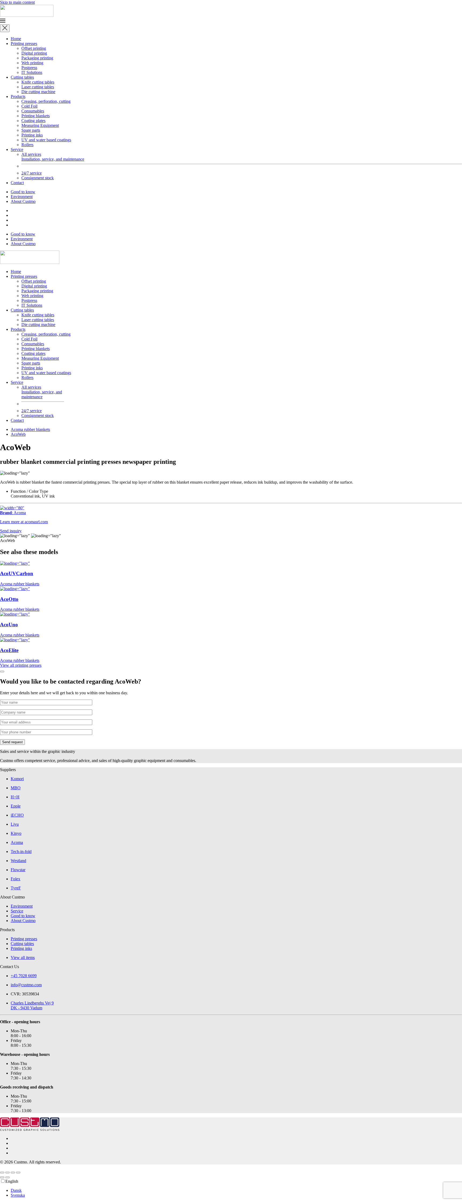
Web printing (32, 62)
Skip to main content (17, 2)
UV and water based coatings (46, 140)
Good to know (23, 191)
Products (18, 96)
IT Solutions (31, 72)
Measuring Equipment (40, 125)
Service (17, 149)
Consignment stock (37, 178)
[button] (231, 21)
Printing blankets (35, 115)
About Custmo (23, 201)
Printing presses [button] (24, 276)
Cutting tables (22, 77)
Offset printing (33, 48)
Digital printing (34, 53)
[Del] (13, 1172)
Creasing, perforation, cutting (46, 101)
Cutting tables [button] (22, 310)
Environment (22, 196)
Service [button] (17, 382)
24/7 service (31, 173)
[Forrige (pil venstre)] (2, 1177)
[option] (236, 1190)
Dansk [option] (16, 1190)
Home (16, 38)
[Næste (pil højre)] (7, 1177)
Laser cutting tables (37, 87)
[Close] (5, 28)
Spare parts (30, 130)
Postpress (29, 67)
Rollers (27, 144)
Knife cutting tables (37, 82)
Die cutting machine (38, 91)
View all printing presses (20, 665)
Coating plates (33, 120)
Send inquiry (11, 531)
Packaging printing (37, 58)
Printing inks (32, 135)
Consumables (32, 111)
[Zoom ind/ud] (2, 1172)
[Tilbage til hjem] (26, 15)
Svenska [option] (18, 1195)
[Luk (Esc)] (18, 1172)
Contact (17, 182)
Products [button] (18, 329)
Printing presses (24, 43)
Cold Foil (29, 106)
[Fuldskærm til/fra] (7, 1172)
